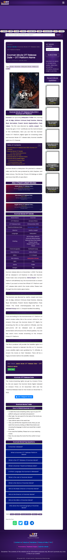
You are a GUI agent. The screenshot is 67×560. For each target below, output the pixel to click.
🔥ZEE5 (10, 31)
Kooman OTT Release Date (17, 160)
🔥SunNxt (16, 31)
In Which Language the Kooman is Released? (24, 472)
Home (9, 47)
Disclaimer (33, 542)
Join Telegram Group (24, 397)
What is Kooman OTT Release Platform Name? (24, 453)
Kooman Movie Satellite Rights (16, 158)
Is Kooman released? (16, 447)
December (17, 66)
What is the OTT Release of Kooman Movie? (23, 460)
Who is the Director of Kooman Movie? (22, 494)
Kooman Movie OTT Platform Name (17, 157)
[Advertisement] (33, 17)
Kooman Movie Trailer (16, 162)
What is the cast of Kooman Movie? (21, 477)
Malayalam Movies (26, 66)
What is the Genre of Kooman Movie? (21, 483)
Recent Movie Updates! (52, 79)
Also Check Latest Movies (19, 153)
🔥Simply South (31, 31)
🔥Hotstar (61, 31)
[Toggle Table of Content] (39, 145)
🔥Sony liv (23, 31)
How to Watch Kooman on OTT (16, 164)
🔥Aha (55, 31)
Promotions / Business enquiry (27, 547)
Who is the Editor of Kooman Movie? (21, 500)
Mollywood (35, 66)
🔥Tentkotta (4, 31)
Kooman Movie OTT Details (15, 151)
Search (58, 35)
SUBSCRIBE (52, 55)
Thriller (8, 68)
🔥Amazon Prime (47, 31)
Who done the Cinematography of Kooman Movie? (24, 507)
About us (26, 542)
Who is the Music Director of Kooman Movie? (24, 489)
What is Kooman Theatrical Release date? (23, 466)
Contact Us (18, 542)
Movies (14, 47)
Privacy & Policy (43, 542)
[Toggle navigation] (63, 2)
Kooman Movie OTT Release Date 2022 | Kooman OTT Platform (22, 148)
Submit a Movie (43, 547)
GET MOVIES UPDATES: (50, 45)
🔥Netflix (39, 31)
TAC (50, 542)
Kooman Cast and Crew (14, 155)
